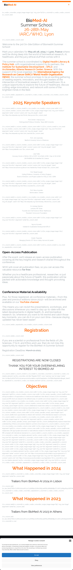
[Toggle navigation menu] (69, 4)
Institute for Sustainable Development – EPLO (27, 66)
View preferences (36, 565)
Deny (36, 560)
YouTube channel (29, 302)
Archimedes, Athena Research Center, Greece (27, 69)
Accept (36, 555)
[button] (70, 541)
